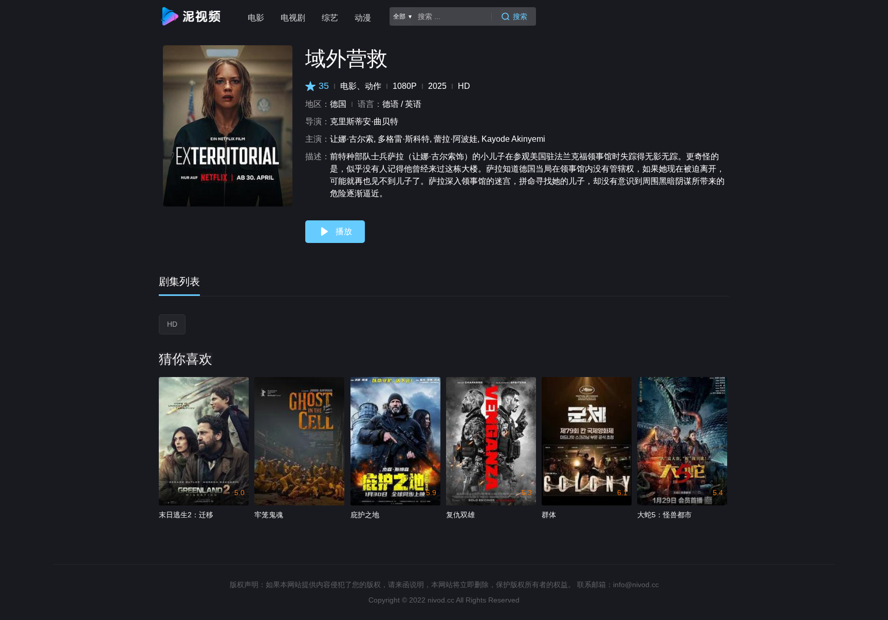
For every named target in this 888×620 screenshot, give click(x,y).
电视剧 (293, 17)
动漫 (363, 17)
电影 (256, 17)
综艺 (330, 17)
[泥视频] (193, 16)
